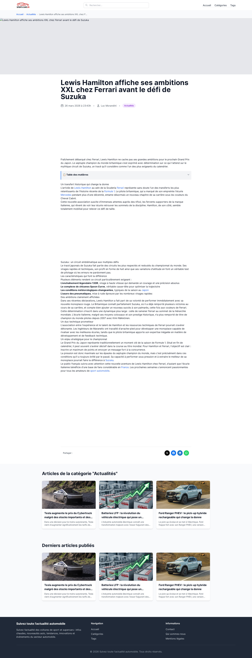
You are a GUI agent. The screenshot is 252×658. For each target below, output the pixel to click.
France (125, 367)
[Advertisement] (126, 132)
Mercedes (66, 194)
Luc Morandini (109, 105)
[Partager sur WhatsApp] (186, 453)
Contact (170, 629)
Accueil (207, 5)
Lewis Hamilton (82, 187)
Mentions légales (175, 638)
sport (93, 370)
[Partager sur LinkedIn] (180, 453)
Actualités (31, 14)
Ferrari (120, 187)
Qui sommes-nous (176, 633)
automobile (103, 370)
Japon (145, 290)
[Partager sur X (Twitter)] (167, 453)
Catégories (221, 5)
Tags (233, 5)
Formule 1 (109, 191)
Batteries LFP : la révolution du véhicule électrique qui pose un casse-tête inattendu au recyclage (123, 517)
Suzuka (109, 360)
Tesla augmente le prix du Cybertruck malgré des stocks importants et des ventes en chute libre (68, 517)
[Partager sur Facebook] (173, 453)
